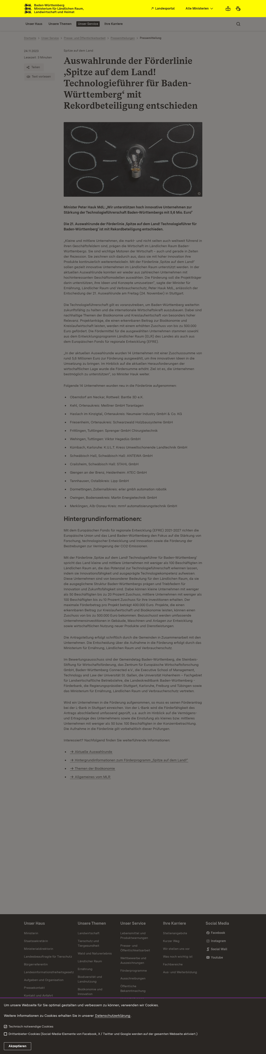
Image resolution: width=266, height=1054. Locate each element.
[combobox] (200, 8)
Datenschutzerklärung (112, 1015)
